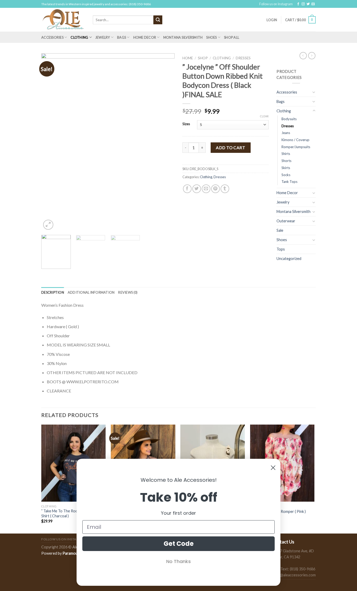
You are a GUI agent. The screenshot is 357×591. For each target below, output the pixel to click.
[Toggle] (314, 92)
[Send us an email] (313, 4)
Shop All (231, 37)
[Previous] (50, 142)
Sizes (186, 124)
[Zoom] (48, 225)
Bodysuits (289, 119)
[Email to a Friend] (206, 188)
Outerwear (286, 221)
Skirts (285, 168)
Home (187, 58)
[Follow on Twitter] (308, 4)
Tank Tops (289, 181)
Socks (285, 175)
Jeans (285, 133)
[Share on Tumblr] (225, 188)
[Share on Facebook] (187, 188)
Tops (281, 249)
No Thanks (178, 561)
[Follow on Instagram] (303, 4)
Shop (203, 58)
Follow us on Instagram (276, 4)
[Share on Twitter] (196, 188)
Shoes (211, 37)
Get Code (179, 543)
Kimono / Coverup (295, 140)
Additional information (91, 292)
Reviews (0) (127, 292)
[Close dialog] (273, 468)
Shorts (286, 161)
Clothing (79, 37)
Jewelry (102, 37)
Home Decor (144, 37)
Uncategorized (289, 258)
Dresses (243, 58)
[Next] (165, 142)
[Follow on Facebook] (298, 4)
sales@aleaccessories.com (294, 575)
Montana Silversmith (183, 37)
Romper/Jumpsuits (295, 147)
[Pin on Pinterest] (215, 188)
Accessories (52, 37)
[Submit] (157, 19)
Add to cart (230, 147)
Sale (280, 230)
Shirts (285, 154)
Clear (264, 116)
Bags (121, 37)
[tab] (52, 292)
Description (52, 292)
